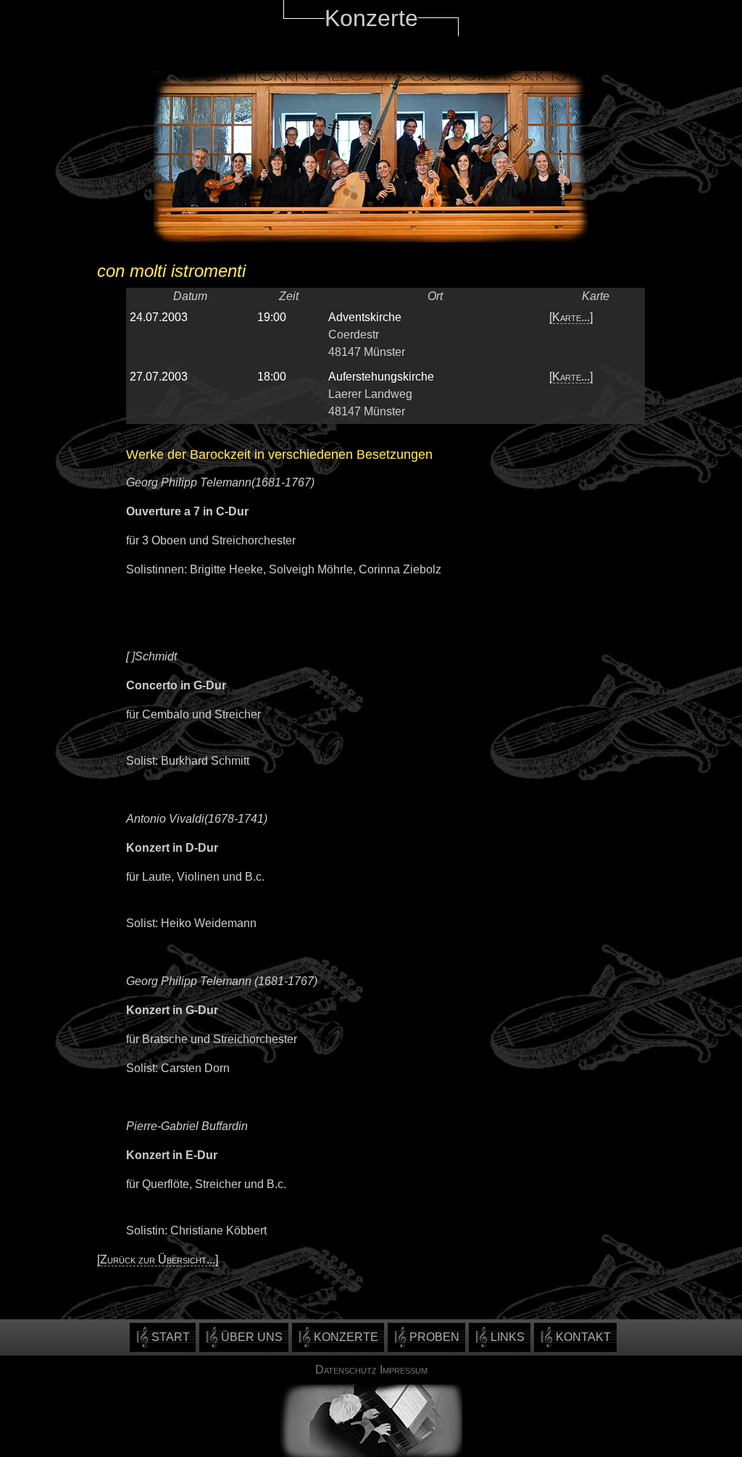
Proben (434, 1337)
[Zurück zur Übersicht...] (157, 1259)
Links (508, 1337)
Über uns (252, 1337)
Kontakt (583, 1337)
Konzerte (346, 1337)
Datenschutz (346, 1369)
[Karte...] (571, 317)
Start (170, 1337)
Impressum (404, 1369)
